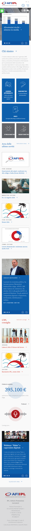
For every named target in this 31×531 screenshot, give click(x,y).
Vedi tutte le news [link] (22, 144)
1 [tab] (4, 43)
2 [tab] (6, 43)
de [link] (26, 1)
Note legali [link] (15, 520)
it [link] (28, 2)
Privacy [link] (9, 520)
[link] (2, 11)
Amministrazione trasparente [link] (15, 522)
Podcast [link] (24, 404)
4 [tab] (9, 43)
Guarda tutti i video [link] (14, 482)
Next (26, 43)
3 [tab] (7, 43)
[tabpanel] (15, 24)
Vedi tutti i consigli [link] (22, 320)
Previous (22, 43)
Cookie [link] (21, 520)
